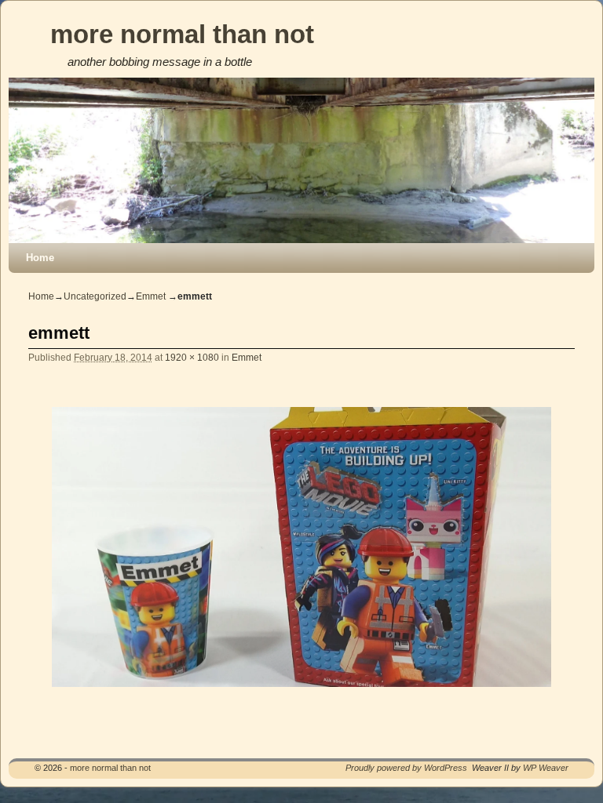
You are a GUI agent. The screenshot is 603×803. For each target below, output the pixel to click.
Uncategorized (95, 296)
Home (40, 257)
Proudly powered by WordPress (406, 767)
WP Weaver (545, 767)
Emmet (151, 296)
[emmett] (301, 547)
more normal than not (182, 34)
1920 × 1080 (192, 357)
